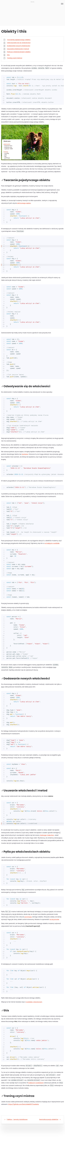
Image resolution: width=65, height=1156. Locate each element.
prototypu (28, 917)
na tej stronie (54, 919)
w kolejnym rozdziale (52, 543)
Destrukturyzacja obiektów (48, 1119)
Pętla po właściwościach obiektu (18, 52)
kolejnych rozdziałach (36, 1083)
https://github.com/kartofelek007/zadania (23, 1104)
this (8, 55)
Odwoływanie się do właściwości (18, 43)
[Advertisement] (32, 13)
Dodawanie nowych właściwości (18, 46)
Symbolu (25, 454)
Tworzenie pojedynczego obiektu (18, 40)
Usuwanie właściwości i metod (18, 49)
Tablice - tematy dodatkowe (17, 1119)
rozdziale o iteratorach (34, 1002)
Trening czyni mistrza (14, 58)
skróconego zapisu (24, 203)
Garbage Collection (47, 835)
